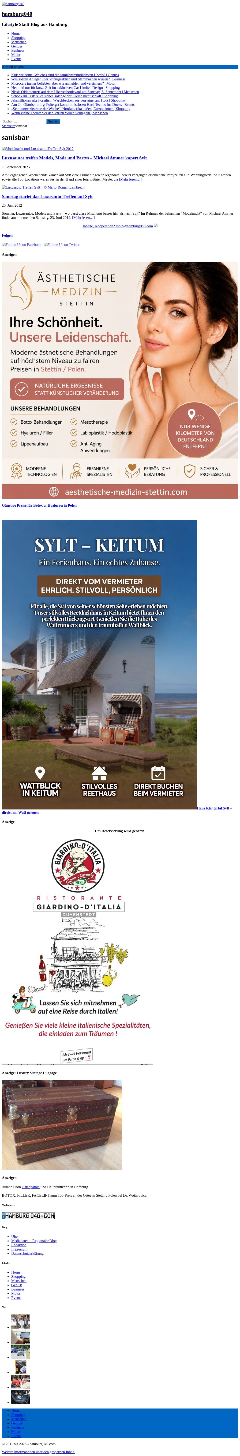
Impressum (19, 1249)
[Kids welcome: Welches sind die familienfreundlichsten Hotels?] (20, 1327)
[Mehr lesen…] (130, 179)
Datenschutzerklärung (27, 1253)
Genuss (16, 46)
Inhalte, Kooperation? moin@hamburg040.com (118, 226)
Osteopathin (31, 1187)
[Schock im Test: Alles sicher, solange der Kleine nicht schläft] (20, 1403)
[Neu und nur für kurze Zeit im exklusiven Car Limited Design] (20, 1372)
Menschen (18, 42)
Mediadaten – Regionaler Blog (34, 1241)
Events (16, 59)
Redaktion (18, 1245)
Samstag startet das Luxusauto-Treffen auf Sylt (47, 196)
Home (15, 34)
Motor (15, 55)
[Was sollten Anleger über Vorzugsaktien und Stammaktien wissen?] (20, 1342)
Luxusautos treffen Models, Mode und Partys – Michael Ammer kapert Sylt (74, 157)
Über (15, 1237)
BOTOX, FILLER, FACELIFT (25, 1195)
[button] (38, 1452)
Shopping (18, 38)
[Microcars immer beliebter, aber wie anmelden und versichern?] (20, 1357)
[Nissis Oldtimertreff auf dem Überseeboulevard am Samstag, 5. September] (20, 1387)
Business (17, 50)
